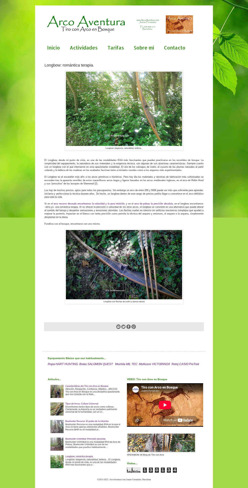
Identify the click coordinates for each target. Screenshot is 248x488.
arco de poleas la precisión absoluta (153, 203)
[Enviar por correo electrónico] (118, 326)
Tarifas (115, 48)
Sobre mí (144, 48)
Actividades (84, 48)
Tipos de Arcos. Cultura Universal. (82, 403)
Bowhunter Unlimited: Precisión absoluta (85, 439)
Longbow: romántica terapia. (79, 456)
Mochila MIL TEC (126, 364)
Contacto (174, 48)
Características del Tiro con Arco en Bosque (86, 386)
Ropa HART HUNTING (63, 364)
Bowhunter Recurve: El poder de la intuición (87, 421)
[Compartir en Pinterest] (133, 326)
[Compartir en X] (123, 326)
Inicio (53, 48)
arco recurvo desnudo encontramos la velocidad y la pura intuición (89, 203)
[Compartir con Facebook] (128, 326)
